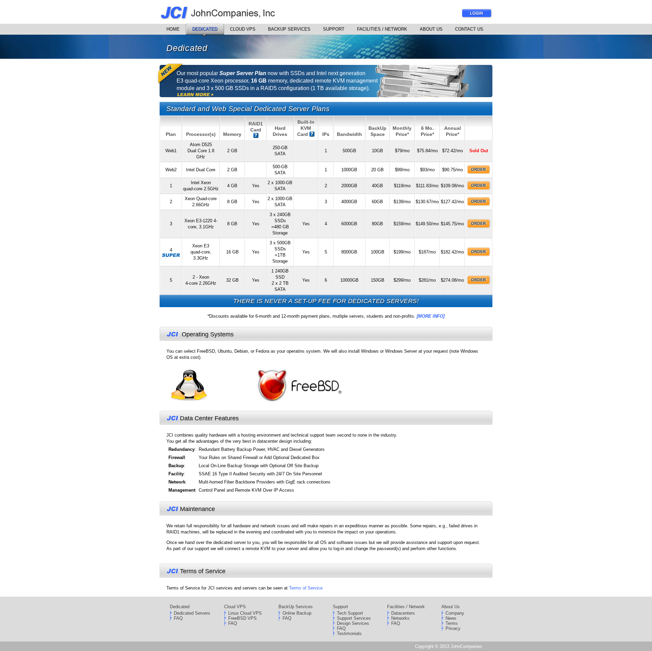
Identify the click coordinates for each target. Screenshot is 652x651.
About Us (431, 29)
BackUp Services (289, 29)
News (451, 618)
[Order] (479, 170)
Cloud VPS (242, 29)
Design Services (353, 623)
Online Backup (297, 613)
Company (455, 613)
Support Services (354, 618)
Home (173, 29)
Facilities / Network (382, 29)
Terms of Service (306, 588)
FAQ (178, 618)
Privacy (453, 628)
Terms (452, 623)
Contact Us (469, 29)
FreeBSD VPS (242, 618)
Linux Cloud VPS (245, 613)
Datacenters (403, 613)
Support (333, 29)
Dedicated (204, 29)
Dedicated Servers (192, 613)
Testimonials (349, 633)
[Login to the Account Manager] (476, 16)
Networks (400, 618)
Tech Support (350, 613)
